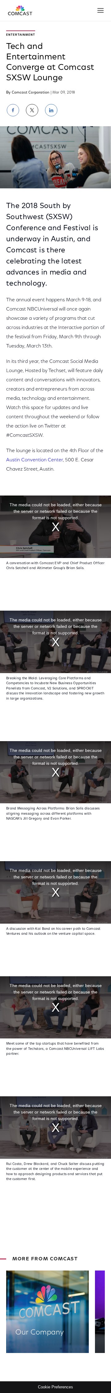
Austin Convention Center (34, 460)
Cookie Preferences (55, 1387)
